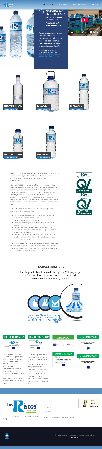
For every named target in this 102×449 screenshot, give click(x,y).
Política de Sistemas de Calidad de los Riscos (59, 417)
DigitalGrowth (75, 437)
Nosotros (48, 407)
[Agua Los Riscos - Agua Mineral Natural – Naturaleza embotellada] (8, 4)
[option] (17, 35)
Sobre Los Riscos (62, 4)
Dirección (15, 416)
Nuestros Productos (79, 4)
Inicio (47, 399)
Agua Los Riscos (48, 4)
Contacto (94, 4)
